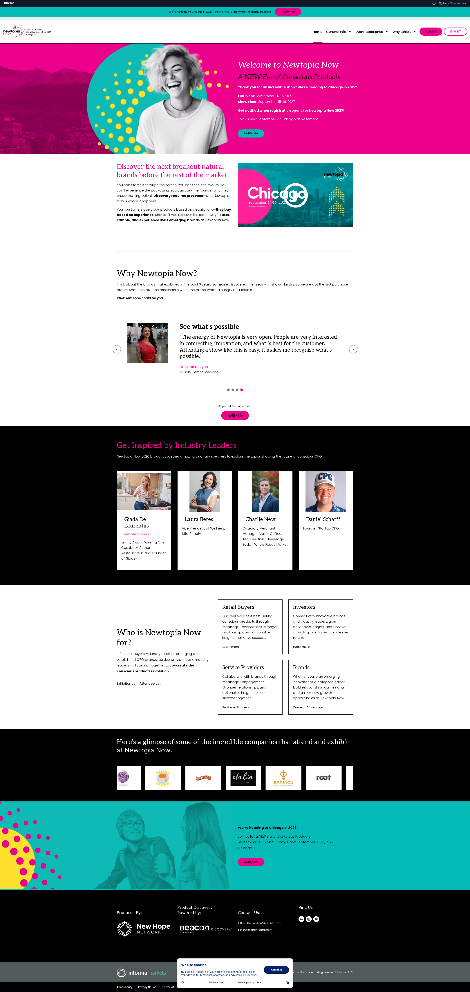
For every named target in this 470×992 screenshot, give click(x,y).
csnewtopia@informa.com (255, 930)
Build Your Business (235, 707)
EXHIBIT (455, 31)
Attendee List (150, 683)
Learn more (230, 647)
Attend (431, 31)
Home (317, 31)
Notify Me (288, 12)
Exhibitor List (127, 683)
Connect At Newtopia (308, 707)
